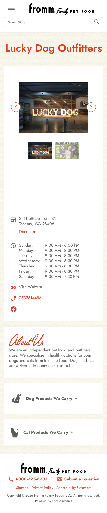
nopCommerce (62, 501)
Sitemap (22, 487)
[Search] (96, 21)
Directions (27, 232)
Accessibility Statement (73, 487)
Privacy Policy (42, 487)
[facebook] (15, 309)
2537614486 (30, 298)
